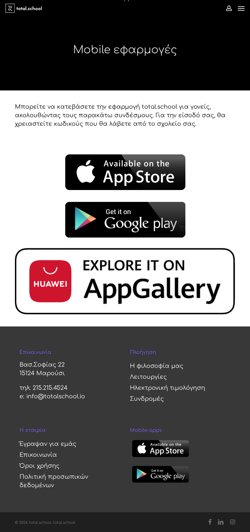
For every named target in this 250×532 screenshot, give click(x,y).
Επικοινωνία (38, 455)
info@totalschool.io (55, 396)
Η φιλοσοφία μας (156, 366)
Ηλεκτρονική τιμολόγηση (167, 388)
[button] (241, 8)
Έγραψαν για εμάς (48, 444)
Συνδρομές (147, 399)
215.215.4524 (50, 388)
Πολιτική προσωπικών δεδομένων (54, 481)
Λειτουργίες (148, 377)
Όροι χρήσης (39, 466)
